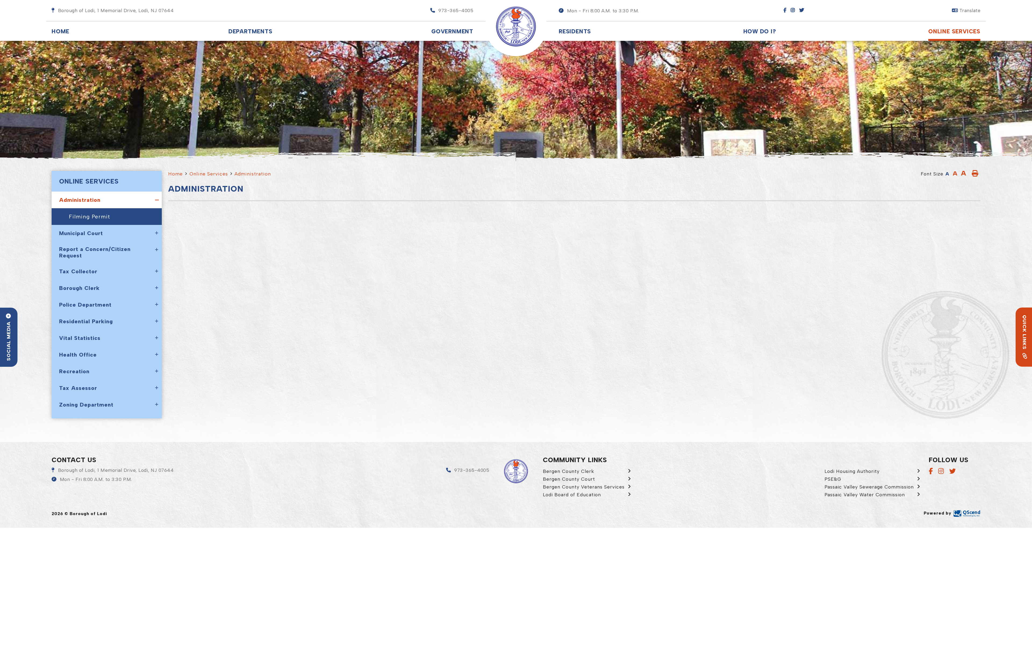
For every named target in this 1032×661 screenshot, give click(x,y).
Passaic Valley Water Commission (865, 494)
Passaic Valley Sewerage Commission (869, 487)
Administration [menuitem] (80, 200)
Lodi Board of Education (572, 494)
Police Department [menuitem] (85, 304)
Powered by (937, 513)
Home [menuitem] (60, 31)
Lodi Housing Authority (852, 471)
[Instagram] (941, 471)
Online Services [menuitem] (954, 31)
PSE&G (833, 479)
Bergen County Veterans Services (584, 487)
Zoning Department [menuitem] (86, 404)
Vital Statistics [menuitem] (80, 338)
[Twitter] (952, 471)
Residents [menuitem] (575, 31)
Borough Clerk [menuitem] (79, 288)
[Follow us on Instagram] (794, 10)
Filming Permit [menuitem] (89, 216)
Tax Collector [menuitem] (78, 271)
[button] (599, 10)
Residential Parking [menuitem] (86, 321)
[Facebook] (931, 471)
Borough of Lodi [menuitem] (516, 26)
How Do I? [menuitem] (759, 31)
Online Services (208, 174)
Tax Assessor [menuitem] (78, 388)
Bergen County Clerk (568, 471)
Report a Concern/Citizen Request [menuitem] (95, 252)
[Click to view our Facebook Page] (786, 10)
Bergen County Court (569, 479)
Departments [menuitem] (250, 31)
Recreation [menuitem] (74, 371)
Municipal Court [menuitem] (81, 233)
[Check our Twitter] (803, 10)
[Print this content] (975, 173)
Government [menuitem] (452, 31)
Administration (253, 174)
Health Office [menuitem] (78, 354)
